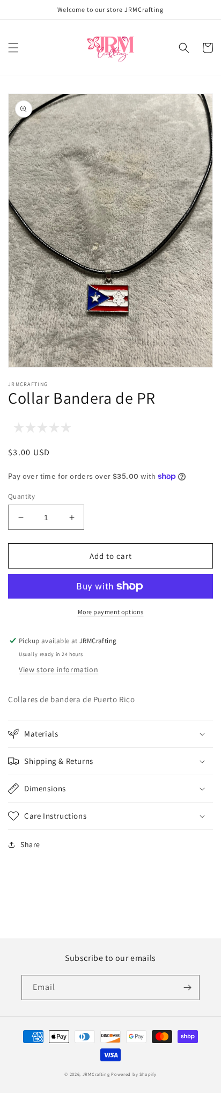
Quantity (21, 496)
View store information (58, 669)
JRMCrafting (96, 1074)
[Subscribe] (187, 987)
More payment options (111, 612)
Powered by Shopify (134, 1074)
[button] (13, 48)
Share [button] (30, 844)
